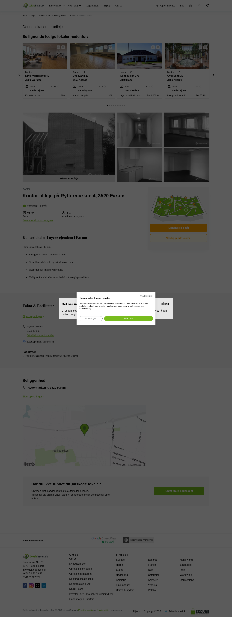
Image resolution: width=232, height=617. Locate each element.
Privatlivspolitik (146, 296)
